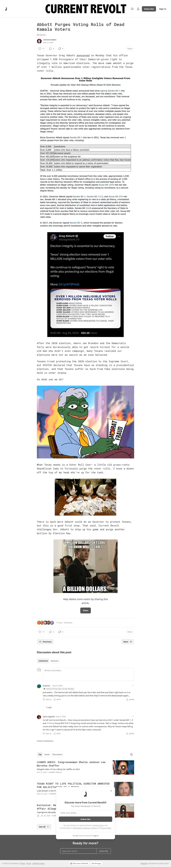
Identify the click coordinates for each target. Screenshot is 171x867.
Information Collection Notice (84, 828)
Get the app (96, 863)
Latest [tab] (47, 754)
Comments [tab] (43, 661)
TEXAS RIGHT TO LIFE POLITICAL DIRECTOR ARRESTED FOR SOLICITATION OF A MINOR (73, 785)
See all (42, 826)
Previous (47, 641)
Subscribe (149, 8)
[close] (111, 791)
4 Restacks (68, 622)
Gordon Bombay (50, 40)
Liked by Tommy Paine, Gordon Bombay (60, 689)
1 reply (49, 707)
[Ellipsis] (133, 685)
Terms (28, 863)
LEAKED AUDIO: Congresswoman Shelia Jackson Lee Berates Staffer (71, 763)
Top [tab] (40, 754)
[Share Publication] (138, 8)
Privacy (22, 863)
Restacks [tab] (54, 661)
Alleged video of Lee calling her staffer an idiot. (58, 769)
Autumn (46, 685)
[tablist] (48, 661)
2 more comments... (45, 741)
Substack (144, 863)
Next (125, 641)
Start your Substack (80, 863)
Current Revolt (55, 772)
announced (83, 55)
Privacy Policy (105, 828)
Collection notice (38, 863)
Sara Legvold (49, 716)
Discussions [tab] (57, 754)
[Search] (132, 8)
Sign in (162, 8)
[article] (85, 769)
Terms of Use (98, 825)
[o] (123, 767)
